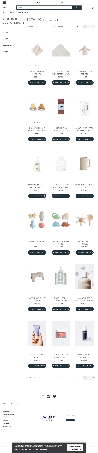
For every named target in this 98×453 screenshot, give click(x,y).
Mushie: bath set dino (61, 242)
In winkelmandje (37, 82)
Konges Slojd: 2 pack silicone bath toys (37, 129)
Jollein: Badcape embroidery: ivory (61, 72)
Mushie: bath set (37, 241)
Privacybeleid (7, 427)
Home (5, 12)
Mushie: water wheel (85, 242)
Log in (38, 2)
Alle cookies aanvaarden (75, 448)
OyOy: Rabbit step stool (37, 299)
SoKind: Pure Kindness (84, 356)
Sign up (60, 2)
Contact (5, 420)
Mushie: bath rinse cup (84, 186)
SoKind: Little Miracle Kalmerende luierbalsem (37, 356)
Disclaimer (6, 423)
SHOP (12, 12)
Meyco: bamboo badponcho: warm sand (61, 186)
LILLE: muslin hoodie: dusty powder (61, 129)
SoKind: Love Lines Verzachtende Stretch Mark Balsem (61, 356)
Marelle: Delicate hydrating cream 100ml (84, 129)
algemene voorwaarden (40, 449)
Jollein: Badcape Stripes (37, 72)
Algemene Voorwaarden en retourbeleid (8, 414)
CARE (19, 12)
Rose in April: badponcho (61, 299)
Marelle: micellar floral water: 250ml (37, 186)
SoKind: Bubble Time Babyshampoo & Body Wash (84, 299)
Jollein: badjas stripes (84, 72)
